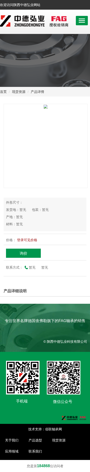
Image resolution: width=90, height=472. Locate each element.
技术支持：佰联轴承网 (45, 429)
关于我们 (11, 440)
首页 (3, 92)
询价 (23, 253)
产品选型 (35, 440)
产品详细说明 (15, 291)
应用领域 (11, 451)
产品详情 (37, 92)
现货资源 (18, 92)
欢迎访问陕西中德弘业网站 (21, 5)
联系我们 (35, 451)
